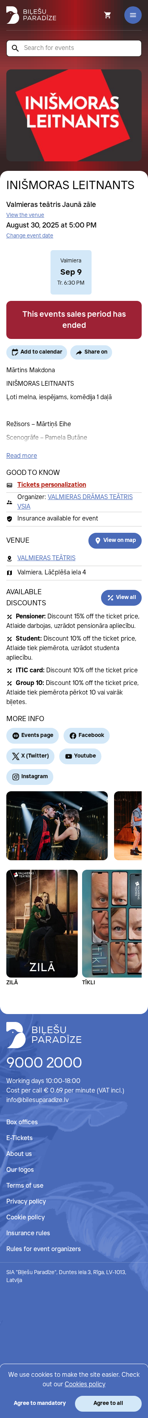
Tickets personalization (51, 485)
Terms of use (24, 1186)
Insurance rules (28, 1233)
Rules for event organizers (43, 1249)
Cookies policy (85, 1384)
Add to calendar (41, 352)
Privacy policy (26, 1202)
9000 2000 (44, 1063)
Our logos (20, 1170)
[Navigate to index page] (31, 15)
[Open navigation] (133, 15)
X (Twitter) (35, 756)
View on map (119, 540)
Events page (37, 735)
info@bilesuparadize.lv (37, 1100)
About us (19, 1154)
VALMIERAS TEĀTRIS (46, 558)
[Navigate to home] (43, 1035)
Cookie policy (25, 1218)
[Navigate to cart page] (97, 15)
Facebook (91, 735)
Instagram (34, 776)
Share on (95, 352)
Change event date (29, 236)
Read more (21, 456)
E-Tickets (19, 1138)
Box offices (22, 1122)
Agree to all (108, 1403)
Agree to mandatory (40, 1403)
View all (126, 597)
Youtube (85, 756)
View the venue (25, 215)
